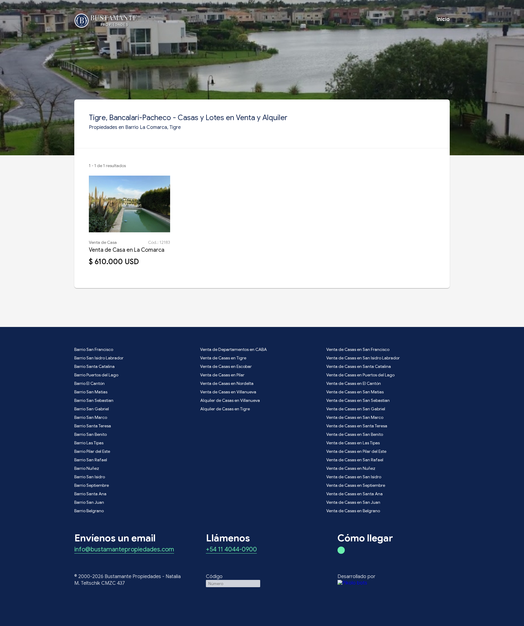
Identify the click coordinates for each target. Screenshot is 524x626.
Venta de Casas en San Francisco (357, 349)
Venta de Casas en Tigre (223, 358)
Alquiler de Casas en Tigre (225, 409)
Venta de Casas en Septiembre (355, 485)
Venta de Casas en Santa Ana (354, 493)
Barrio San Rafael (90, 460)
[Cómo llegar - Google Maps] (341, 550)
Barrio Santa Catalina (94, 366)
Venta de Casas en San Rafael (354, 460)
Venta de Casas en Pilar (222, 375)
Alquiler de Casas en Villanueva (230, 400)
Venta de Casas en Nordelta (227, 383)
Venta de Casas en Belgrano (353, 510)
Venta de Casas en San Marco (354, 417)
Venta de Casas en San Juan (353, 502)
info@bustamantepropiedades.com (124, 550)
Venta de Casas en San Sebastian (358, 400)
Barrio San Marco (90, 417)
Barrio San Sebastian (93, 400)
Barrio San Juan (89, 502)
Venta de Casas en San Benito (354, 434)
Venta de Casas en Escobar (226, 366)
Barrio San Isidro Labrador (98, 358)
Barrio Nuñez (86, 468)
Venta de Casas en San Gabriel (355, 409)
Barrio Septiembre (91, 485)
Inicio (443, 19)
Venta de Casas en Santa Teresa (356, 426)
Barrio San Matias (90, 392)
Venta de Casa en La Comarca (126, 250)
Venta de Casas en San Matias (355, 392)
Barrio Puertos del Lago (96, 375)
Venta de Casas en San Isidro (353, 477)
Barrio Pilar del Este (92, 451)
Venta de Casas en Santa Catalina (358, 366)
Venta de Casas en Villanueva (228, 392)
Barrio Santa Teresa (92, 426)
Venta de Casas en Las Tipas (353, 443)
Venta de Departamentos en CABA (233, 349)
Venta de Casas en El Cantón (353, 383)
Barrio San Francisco (93, 349)
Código (214, 577)
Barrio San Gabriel (91, 409)
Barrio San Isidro (89, 477)
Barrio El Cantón (89, 383)
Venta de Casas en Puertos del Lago (360, 375)
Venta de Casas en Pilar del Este (356, 451)
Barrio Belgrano (89, 510)
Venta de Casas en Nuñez (350, 468)
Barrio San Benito (90, 434)
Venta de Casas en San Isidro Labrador (363, 358)
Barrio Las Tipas (88, 443)
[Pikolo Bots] (394, 583)
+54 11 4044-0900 (231, 550)
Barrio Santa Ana (90, 493)
